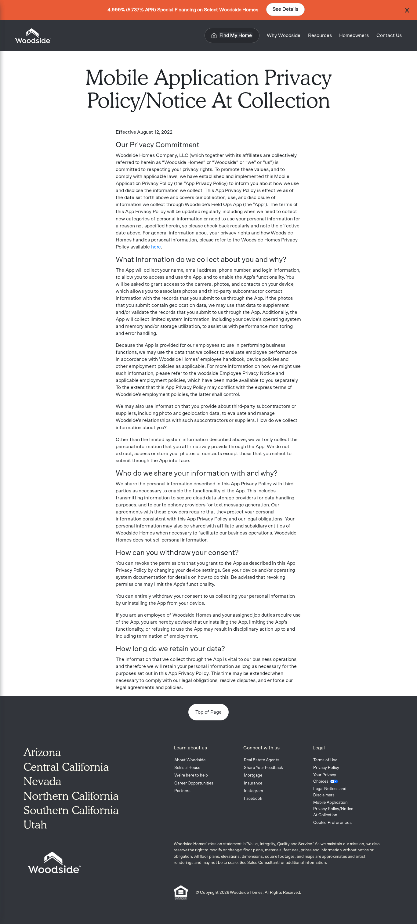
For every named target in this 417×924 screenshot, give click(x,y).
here (156, 247)
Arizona (42, 752)
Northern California (71, 796)
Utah (35, 824)
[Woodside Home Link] (31, 35)
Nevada (42, 781)
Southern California (71, 810)
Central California (66, 767)
